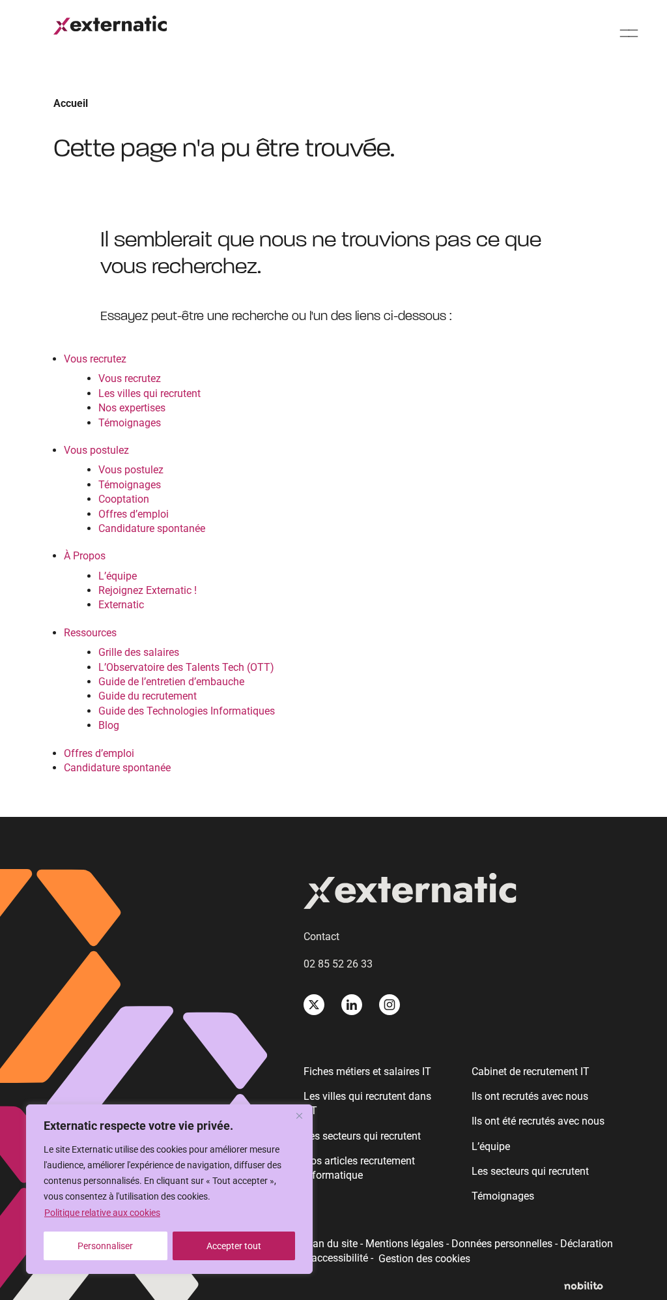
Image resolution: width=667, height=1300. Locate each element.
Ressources (90, 633)
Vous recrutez (95, 359)
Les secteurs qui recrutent (362, 1136)
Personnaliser (105, 1246)
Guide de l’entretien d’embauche (171, 681)
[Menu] (629, 32)
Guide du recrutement (147, 696)
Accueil (70, 103)
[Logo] (110, 25)
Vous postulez (96, 450)
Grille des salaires (138, 652)
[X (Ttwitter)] (314, 1004)
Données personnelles (501, 1243)
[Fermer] (299, 1115)
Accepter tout (233, 1246)
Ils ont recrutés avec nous (530, 1096)
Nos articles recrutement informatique (359, 1168)
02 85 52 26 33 (338, 964)
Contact (321, 936)
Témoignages (129, 423)
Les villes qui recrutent (149, 393)
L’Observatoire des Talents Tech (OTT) (186, 667)
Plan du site (331, 1243)
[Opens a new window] (589, 1286)
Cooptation (123, 499)
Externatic (121, 604)
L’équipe (117, 576)
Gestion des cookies (424, 1259)
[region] (169, 1189)
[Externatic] (459, 893)
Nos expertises (131, 408)
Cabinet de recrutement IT (530, 1071)
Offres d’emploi (133, 514)
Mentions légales (404, 1243)
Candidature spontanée (151, 528)
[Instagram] (389, 1004)
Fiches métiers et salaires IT (367, 1071)
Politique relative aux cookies (102, 1212)
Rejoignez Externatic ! (147, 590)
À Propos (85, 556)
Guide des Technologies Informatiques (186, 711)
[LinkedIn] (351, 1004)
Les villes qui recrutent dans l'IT (367, 1103)
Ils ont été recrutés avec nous (538, 1121)
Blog (108, 725)
